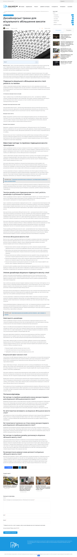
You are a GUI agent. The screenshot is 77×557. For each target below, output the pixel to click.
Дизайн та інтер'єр (12, 11)
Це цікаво (70, 6)
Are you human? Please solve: (9, 528)
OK (38, 555)
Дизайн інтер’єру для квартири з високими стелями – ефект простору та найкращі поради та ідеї (43, 487)
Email (4, 520)
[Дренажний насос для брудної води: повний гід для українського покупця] (56, 50)
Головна (22, 6)
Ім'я (4, 515)
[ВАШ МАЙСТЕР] (10, 7)
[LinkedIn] (20, 467)
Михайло (7, 28)
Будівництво (29, 6)
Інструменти (55, 6)
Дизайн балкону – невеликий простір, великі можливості (10, 486)
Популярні (68, 30)
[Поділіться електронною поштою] (22, 467)
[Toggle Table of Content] (36, 62)
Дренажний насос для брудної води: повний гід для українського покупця (66, 50)
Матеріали (62, 6)
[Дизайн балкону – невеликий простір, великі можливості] (10, 481)
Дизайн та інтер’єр (44, 6)
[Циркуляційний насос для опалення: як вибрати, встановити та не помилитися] (56, 56)
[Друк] (25, 467)
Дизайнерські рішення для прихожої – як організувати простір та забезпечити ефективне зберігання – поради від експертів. (26, 488)
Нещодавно (58, 30)
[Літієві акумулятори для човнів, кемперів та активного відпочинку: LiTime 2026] (56, 36)
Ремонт (36, 6)
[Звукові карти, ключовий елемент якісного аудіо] (56, 63)
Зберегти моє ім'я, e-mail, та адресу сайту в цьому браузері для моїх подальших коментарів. (24, 525)
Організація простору (20, 11)
